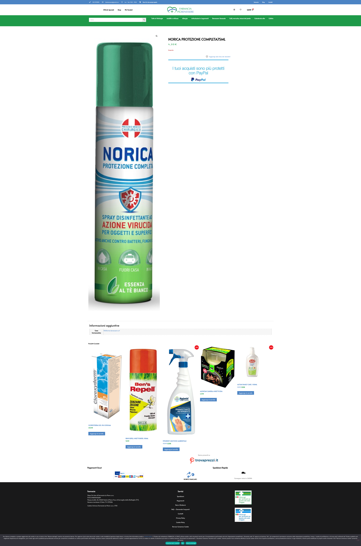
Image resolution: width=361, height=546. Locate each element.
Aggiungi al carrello (97, 434)
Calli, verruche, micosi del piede (240, 18)
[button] (156, 36)
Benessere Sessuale (219, 18)
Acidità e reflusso (172, 18)
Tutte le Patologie (157, 18)
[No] (358, 540)
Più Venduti (128, 10)
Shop (119, 10)
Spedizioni (180, 496)
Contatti (270, 2)
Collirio (271, 18)
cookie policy (148, 536)
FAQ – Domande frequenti (180, 509)
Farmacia (256, 2)
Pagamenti (180, 501)
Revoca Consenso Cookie (180, 527)
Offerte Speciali (108, 10)
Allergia (185, 18)
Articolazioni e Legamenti (200, 18)
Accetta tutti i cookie (172, 543)
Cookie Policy (180, 522)
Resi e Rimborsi (180, 505)
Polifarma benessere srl (112, 331)
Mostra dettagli (191, 543)
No (183, 543)
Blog (263, 2)
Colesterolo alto (259, 18)
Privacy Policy (180, 518)
